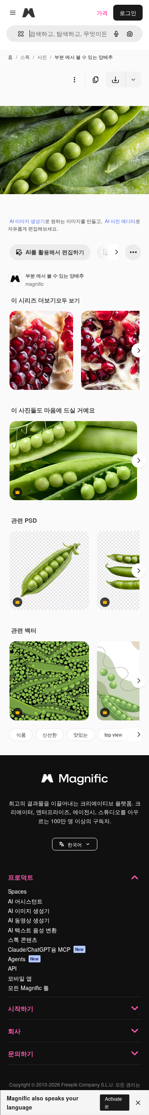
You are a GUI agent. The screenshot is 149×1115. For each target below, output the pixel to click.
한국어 (75, 844)
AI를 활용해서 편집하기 (54, 252)
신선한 (50, 734)
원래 (46, 106)
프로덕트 (20, 877)
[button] (74, 844)
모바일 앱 (20, 978)
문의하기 (20, 1053)
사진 (42, 56)
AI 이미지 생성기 (27, 220)
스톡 (25, 56)
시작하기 (20, 1008)
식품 (21, 734)
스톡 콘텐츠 (22, 939)
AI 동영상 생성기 (29, 920)
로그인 (128, 13)
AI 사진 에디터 (120, 220)
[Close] (138, 1102)
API (12, 968)
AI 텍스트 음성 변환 (32, 930)
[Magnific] (74, 780)
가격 (102, 13)
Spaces (17, 891)
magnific (34, 283)
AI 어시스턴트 (25, 901)
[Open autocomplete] (18, 34)
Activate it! (113, 1102)
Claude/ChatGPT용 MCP (46, 949)
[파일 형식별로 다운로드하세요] (133, 79)
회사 (14, 1031)
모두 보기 (68, 300)
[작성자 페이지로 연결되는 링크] (15, 280)
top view (113, 734)
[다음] (116, 252)
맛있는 (81, 734)
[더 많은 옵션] (74, 79)
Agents (23, 959)
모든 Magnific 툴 (28, 988)
